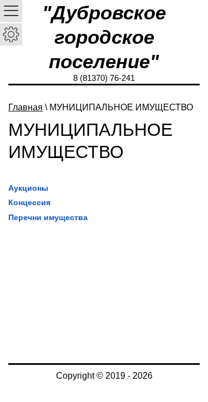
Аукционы (28, 188)
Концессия (29, 202)
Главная (25, 107)
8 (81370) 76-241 (104, 78)
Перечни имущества (48, 217)
